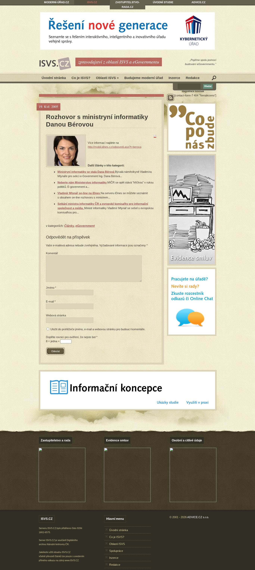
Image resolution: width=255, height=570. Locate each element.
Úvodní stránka (54, 78)
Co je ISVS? (80, 78)
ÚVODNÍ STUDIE (163, 2)
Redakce (193, 78)
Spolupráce (116, 550)
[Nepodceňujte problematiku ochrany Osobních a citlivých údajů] (193, 501)
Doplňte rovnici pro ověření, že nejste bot (71, 337)
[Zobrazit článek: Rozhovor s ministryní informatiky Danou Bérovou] (66, 151)
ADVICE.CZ (199, 2)
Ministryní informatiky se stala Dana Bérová (86, 171)
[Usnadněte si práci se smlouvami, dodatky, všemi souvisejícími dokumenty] (127, 501)
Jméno (51, 287)
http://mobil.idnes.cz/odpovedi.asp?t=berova (114, 146)
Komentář (52, 253)
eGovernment (85, 225)
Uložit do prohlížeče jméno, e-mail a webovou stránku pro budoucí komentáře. (97, 329)
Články (69, 225)
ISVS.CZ (92, 2)
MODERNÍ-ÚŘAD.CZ (56, 2)
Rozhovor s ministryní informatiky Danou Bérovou (97, 120)
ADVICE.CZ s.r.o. (198, 517)
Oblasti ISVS (107, 78)
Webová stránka (56, 315)
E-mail (51, 301)
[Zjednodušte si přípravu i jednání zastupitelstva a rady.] (62, 501)
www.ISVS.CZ (72, 560)
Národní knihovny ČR (58, 544)
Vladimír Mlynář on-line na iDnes (79, 193)
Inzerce (174, 78)
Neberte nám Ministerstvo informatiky (82, 182)
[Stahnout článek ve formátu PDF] (154, 136)
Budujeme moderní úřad (143, 78)
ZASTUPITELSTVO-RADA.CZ (127, 4)
